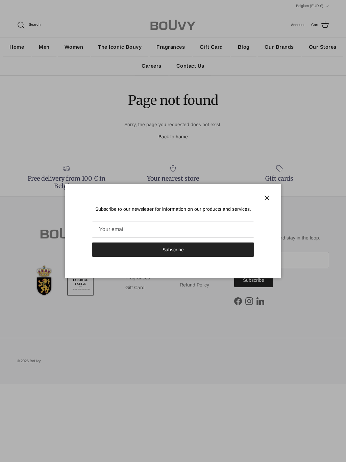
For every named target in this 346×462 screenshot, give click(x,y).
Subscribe (173, 249)
